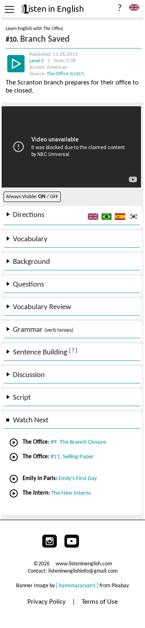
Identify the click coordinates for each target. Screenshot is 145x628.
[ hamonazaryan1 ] (77, 586)
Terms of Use (100, 601)
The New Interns (71, 493)
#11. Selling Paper (72, 457)
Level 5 (37, 60)
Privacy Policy (47, 601)
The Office (65, 73)
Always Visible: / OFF (32, 196)
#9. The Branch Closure (78, 442)
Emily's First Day (77, 479)
